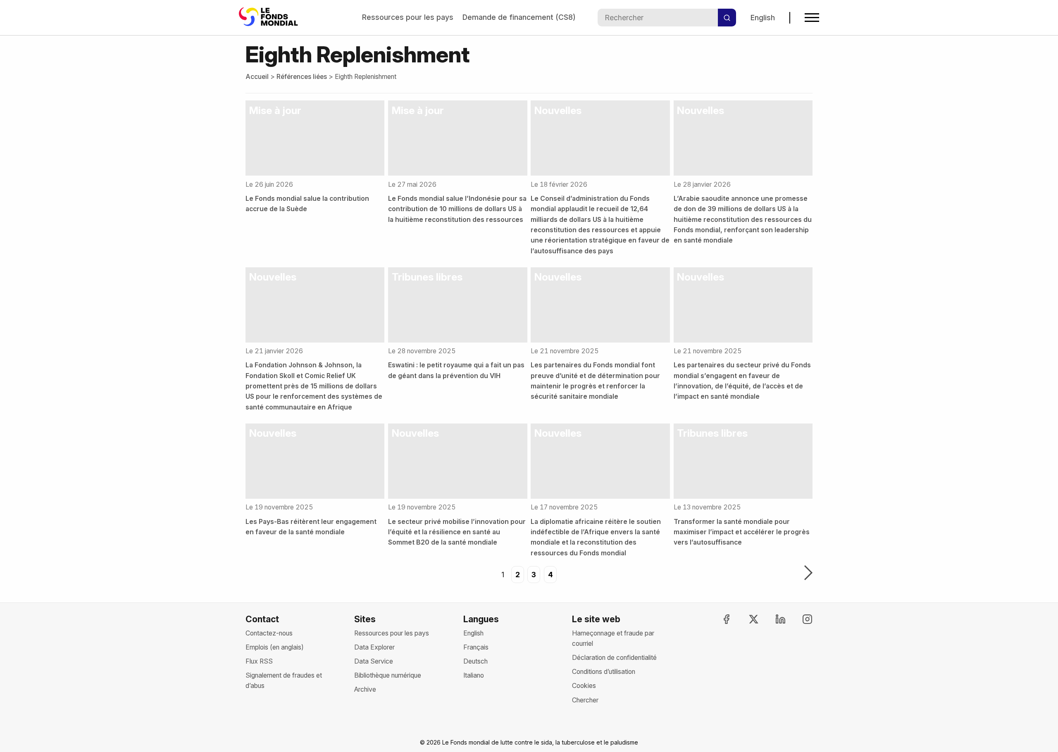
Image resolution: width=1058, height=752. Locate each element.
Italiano (473, 675)
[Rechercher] (727, 17)
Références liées (301, 77)
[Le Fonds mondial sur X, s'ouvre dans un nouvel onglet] (746, 619)
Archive (365, 689)
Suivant (808, 573)
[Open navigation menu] (812, 17)
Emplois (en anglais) (274, 647)
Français (475, 647)
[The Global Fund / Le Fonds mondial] (270, 17)
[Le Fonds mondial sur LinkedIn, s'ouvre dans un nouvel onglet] (773, 619)
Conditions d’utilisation (603, 672)
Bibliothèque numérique (387, 675)
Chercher (585, 700)
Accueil (257, 77)
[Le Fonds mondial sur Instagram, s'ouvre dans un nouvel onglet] (800, 619)
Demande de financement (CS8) (519, 17)
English (763, 17)
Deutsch (475, 661)
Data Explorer (374, 647)
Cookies (584, 686)
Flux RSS (259, 661)
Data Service (373, 661)
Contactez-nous (269, 633)
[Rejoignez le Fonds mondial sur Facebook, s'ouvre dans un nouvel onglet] (719, 619)
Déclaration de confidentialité (614, 658)
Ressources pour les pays (407, 17)
